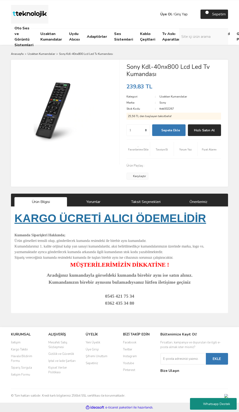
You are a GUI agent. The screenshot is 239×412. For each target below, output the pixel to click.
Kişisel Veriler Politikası (57, 370)
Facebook (129, 342)
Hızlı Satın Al (204, 130)
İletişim (16, 342)
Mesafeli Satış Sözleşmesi (57, 344)
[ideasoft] (95, 407)
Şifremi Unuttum (96, 356)
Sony (162, 103)
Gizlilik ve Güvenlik (61, 354)
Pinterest (129, 370)
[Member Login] (156, 14)
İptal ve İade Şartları (62, 361)
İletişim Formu (20, 375)
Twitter (127, 349)
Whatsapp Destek (216, 404)
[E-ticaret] (119, 407)
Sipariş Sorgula (21, 368)
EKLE (217, 358)
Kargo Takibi (19, 349)
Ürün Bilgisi (41, 201)
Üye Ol (166, 14)
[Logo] (29, 14)
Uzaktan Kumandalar (173, 96)
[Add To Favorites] (138, 149)
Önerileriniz (198, 201)
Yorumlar (93, 201)
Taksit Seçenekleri (146, 201)
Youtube (128, 363)
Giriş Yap (181, 14)
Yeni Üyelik (93, 342)
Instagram (130, 356)
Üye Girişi (92, 349)
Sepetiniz (92, 363)
